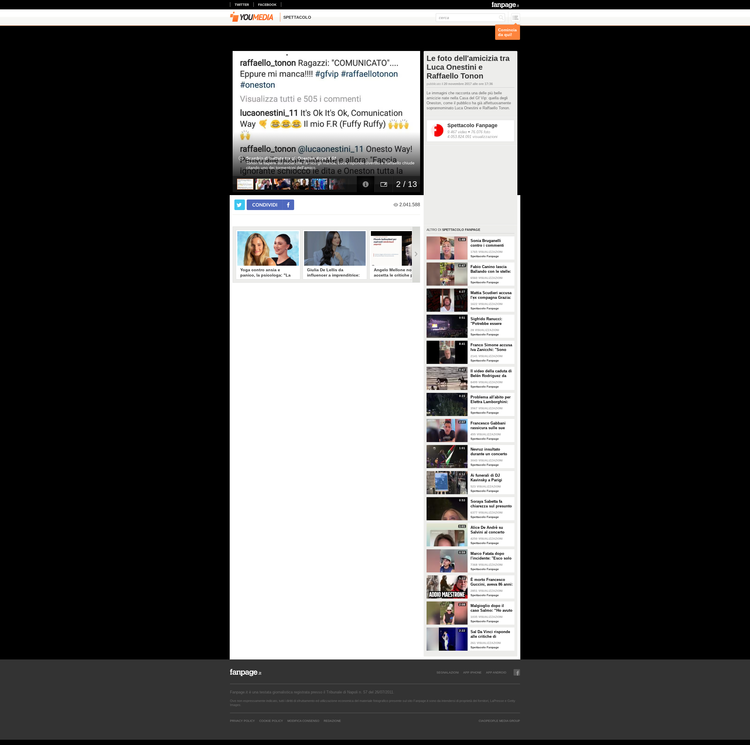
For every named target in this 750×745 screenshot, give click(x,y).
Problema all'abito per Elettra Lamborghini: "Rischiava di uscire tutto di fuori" (491, 399)
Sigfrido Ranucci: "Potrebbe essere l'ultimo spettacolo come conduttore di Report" (488, 321)
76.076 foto (480, 132)
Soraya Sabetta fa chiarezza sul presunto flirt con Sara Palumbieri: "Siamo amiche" (491, 504)
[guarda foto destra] (345, 113)
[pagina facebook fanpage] (517, 672)
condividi (264, 204)
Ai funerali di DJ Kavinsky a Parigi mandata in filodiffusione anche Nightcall (489, 478)
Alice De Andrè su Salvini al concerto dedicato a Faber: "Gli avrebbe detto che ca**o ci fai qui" (490, 530)
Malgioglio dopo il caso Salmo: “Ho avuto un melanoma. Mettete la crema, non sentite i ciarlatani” (491, 608)
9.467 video (457, 132)
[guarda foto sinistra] (251, 113)
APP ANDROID (496, 672)
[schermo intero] (384, 184)
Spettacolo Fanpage (472, 125)
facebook (267, 4)
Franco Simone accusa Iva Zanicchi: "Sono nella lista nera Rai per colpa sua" (491, 347)
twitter (242, 4)
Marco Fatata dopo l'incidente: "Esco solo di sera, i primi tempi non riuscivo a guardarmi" (491, 556)
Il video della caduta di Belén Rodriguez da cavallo (491, 373)
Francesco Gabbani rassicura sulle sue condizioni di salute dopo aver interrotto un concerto (491, 425)
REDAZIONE (332, 720)
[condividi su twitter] (239, 205)
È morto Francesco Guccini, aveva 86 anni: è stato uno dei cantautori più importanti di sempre (492, 582)
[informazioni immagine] (365, 184)
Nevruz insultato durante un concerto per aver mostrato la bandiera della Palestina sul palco (489, 451)
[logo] (506, 5)
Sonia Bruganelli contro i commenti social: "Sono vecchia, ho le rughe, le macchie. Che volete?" (491, 243)
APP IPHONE (472, 672)
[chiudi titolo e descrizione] (240, 158)
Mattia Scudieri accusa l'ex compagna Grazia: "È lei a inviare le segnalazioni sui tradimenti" (491, 295)
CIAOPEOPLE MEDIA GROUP (499, 720)
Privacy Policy (242, 720)
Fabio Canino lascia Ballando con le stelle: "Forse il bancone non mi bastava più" (491, 269)
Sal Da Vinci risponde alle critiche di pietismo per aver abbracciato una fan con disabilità (490, 634)
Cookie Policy (271, 720)
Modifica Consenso (303, 720)
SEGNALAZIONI (448, 672)
